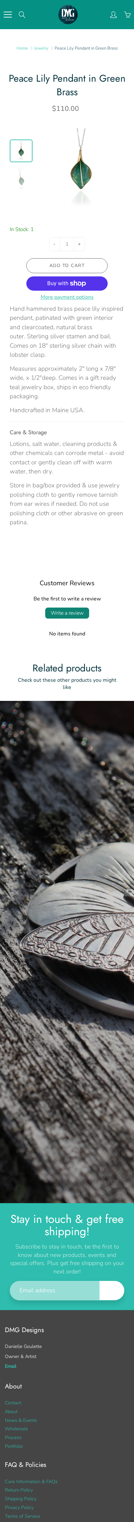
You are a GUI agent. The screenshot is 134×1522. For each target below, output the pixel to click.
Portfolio (14, 1446)
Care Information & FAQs (31, 1481)
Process (13, 1437)
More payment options (67, 297)
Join (112, 1290)
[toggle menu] (7, 14)
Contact (13, 1403)
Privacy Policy (19, 1507)
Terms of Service (22, 1516)
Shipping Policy (20, 1498)
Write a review (67, 613)
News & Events (21, 1420)
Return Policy (19, 1490)
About (11, 1411)
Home (22, 48)
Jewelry (41, 48)
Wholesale (16, 1428)
